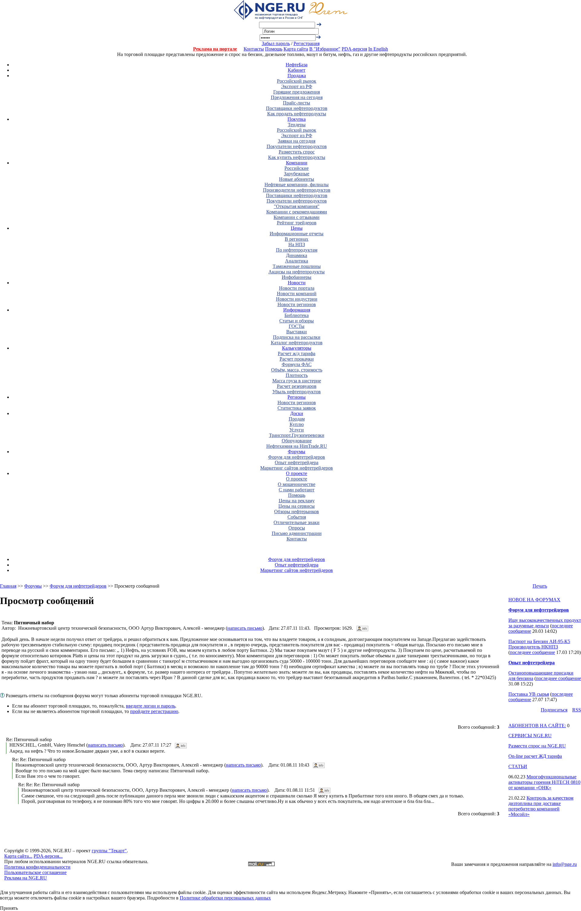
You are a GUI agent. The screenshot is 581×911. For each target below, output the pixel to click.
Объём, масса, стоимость (296, 369)
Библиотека (296, 315)
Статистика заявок (296, 408)
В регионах (296, 239)
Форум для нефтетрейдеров (296, 457)
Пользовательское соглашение (35, 872)
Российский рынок (296, 81)
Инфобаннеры (296, 277)
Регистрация (307, 43)
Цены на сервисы (296, 506)
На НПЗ (296, 244)
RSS (576, 709)
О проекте (296, 473)
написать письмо (244, 628)
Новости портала (296, 288)
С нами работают (296, 489)
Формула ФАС (297, 364)
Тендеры (297, 124)
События (296, 517)
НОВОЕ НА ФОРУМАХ (534, 599)
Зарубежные (296, 173)
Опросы (296, 527)
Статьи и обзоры (296, 320)
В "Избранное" (324, 48)
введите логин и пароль (150, 705)
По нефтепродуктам (296, 250)
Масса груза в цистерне (296, 380)
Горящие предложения (296, 91)
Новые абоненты (296, 179)
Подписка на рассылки (296, 337)
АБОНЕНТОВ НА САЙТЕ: (537, 725)
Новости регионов (296, 304)
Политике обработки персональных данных (225, 897)
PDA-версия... (48, 856)
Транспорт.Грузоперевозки (296, 435)
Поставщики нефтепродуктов (296, 108)
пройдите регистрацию (154, 711)
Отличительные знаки (297, 522)
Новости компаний (297, 293)
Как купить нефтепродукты (296, 157)
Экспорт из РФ (296, 86)
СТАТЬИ (517, 766)
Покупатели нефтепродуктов (297, 146)
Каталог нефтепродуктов (297, 342)
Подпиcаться (554, 709)
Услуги (296, 429)
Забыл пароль (276, 43)
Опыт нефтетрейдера (296, 462)
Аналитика (296, 260)
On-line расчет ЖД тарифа (535, 756)
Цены (297, 228)
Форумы (296, 451)
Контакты (254, 48)
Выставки (296, 331)
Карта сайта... (18, 856)
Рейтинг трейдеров (297, 222)
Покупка (296, 119)
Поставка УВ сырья (528, 694)
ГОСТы (296, 326)
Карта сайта (296, 48)
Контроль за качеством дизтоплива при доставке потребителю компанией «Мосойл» (540, 806)
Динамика (296, 255)
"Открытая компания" (297, 206)
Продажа (296, 75)
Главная (8, 586)
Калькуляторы (296, 348)
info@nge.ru (565, 864)
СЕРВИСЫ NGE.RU (530, 735)
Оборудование (297, 440)
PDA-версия (354, 48)
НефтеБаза (296, 64)
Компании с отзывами (297, 217)
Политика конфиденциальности (37, 867)
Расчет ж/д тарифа (296, 353)
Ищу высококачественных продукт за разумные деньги (544, 623)
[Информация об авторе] (362, 628)
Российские (296, 168)
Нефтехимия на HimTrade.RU (296, 446)
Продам (297, 418)
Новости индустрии (296, 299)
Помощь (273, 48)
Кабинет (296, 70)
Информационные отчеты (296, 233)
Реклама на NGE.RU (25, 877)
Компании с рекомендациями (296, 211)
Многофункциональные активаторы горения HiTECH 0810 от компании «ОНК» (544, 782)
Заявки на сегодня (296, 141)
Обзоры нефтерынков (296, 511)
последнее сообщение (532, 652)
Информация (296, 309)
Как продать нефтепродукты (296, 113)
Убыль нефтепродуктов (296, 391)
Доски (296, 413)
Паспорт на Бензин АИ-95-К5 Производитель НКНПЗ (539, 644)
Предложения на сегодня (297, 97)
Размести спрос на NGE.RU (537, 745)
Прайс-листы (296, 102)
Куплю (297, 424)
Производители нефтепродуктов (296, 190)
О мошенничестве (296, 484)
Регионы (296, 397)
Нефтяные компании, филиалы (296, 184)
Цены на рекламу (297, 500)
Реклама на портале (215, 48)
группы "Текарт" (109, 850)
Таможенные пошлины (297, 266)
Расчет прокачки (297, 358)
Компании (296, 162)
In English (378, 48)
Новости (297, 282)
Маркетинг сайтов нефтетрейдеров (296, 467)
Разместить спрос (297, 151)
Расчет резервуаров (297, 386)
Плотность (297, 375)
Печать (540, 586)
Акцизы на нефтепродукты (296, 271)
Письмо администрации (297, 533)
